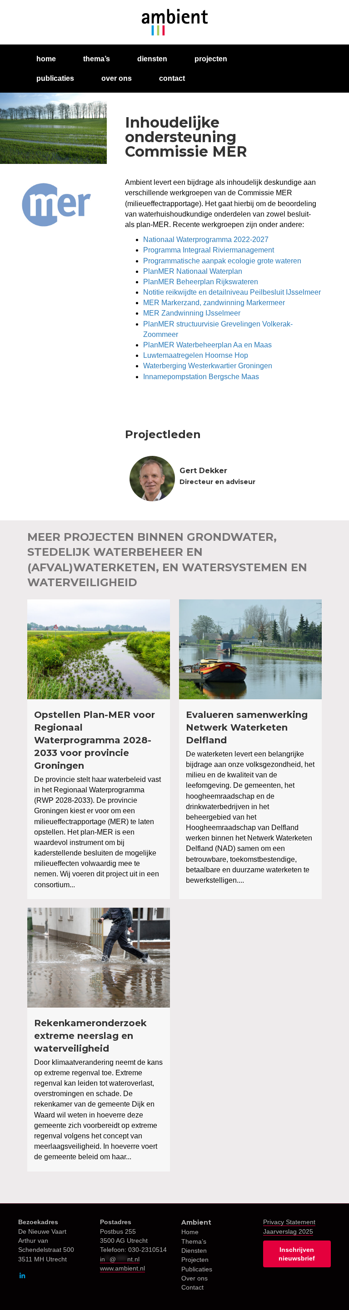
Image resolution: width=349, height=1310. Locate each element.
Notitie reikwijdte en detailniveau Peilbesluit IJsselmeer (232, 292)
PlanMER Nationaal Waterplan (192, 271)
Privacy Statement (289, 1222)
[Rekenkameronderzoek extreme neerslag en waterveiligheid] (98, 1040)
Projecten (195, 1259)
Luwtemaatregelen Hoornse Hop (195, 355)
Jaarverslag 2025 (288, 1231)
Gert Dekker (203, 470)
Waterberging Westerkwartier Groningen (207, 366)
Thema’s (193, 1241)
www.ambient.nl (122, 1268)
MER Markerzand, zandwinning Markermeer (214, 302)
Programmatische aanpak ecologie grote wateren (222, 261)
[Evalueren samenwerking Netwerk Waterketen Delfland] (250, 749)
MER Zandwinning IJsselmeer (191, 313)
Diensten (194, 1250)
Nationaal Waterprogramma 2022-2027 (206, 239)
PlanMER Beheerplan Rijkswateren (200, 282)
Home (190, 1232)
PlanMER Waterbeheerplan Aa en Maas (207, 345)
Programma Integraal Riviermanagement (208, 250)
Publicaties (196, 1269)
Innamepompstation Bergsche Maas (201, 377)
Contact (192, 1287)
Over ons (194, 1278)
